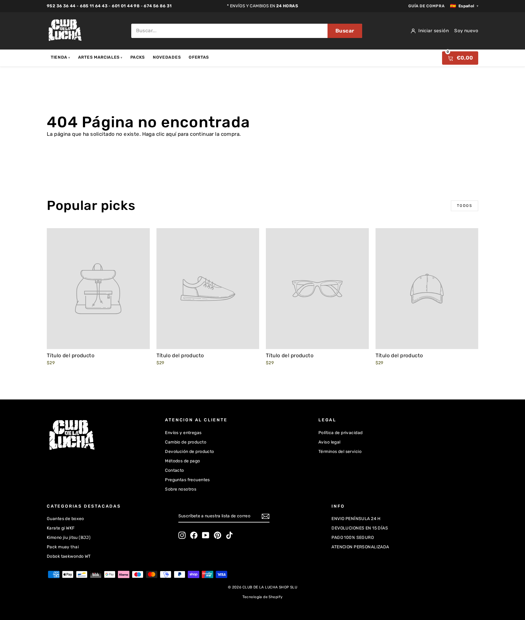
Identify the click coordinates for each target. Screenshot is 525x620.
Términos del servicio (340, 451)
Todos (464, 206)
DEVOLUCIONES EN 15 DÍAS (359, 528)
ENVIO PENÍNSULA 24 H (356, 518)
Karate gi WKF (61, 528)
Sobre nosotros (180, 489)
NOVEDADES (167, 57)
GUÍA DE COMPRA (426, 6)
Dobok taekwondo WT (69, 556)
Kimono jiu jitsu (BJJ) (69, 537)
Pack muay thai (63, 547)
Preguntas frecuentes (187, 479)
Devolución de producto (189, 451)
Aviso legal (329, 442)
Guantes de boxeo (65, 518)
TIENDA (60, 57)
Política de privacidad (340, 432)
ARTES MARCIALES (100, 57)
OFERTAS (199, 57)
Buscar (344, 31)
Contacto (174, 470)
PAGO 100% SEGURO (352, 537)
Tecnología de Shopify (262, 597)
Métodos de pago (182, 461)
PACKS (137, 57)
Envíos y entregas (183, 432)
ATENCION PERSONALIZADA (360, 547)
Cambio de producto (185, 442)
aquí (171, 134)
